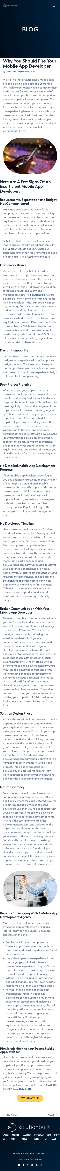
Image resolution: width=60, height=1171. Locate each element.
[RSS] (41, 1165)
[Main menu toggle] (54, 6)
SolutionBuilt (13, 241)
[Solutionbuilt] (10, 5)
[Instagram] (28, 1165)
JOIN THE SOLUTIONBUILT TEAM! (30, 1159)
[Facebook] (23, 1165)
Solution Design (17, 248)
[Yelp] (36, 1165)
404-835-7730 (22, 1089)
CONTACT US (30, 1098)
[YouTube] (19, 1165)
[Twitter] (32, 1165)
